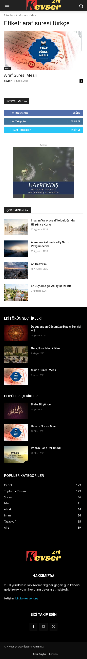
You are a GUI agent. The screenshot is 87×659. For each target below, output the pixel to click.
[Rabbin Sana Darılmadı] (16, 454)
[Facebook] (33, 627)
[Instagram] (43, 627)
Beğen (76, 112)
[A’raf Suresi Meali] (43, 50)
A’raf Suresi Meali (20, 75)
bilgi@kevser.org (26, 598)
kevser (8, 80)
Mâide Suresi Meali (43, 370)
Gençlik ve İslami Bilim (45, 348)
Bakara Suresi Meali (44, 426)
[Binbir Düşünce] (16, 411)
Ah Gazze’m (39, 264)
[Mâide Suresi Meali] (16, 376)
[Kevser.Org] (43, 556)
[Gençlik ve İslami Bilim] (16, 354)
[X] (53, 627)
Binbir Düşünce (41, 404)
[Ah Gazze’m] (16, 270)
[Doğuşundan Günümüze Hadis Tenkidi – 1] (16, 333)
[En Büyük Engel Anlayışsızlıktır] (16, 292)
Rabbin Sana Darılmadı (46, 448)
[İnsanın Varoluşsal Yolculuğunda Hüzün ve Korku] (16, 227)
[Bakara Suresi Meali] (16, 432)
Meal (7, 68)
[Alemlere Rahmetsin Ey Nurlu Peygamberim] (16, 248)
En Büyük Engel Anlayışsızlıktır (51, 286)
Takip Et (75, 121)
